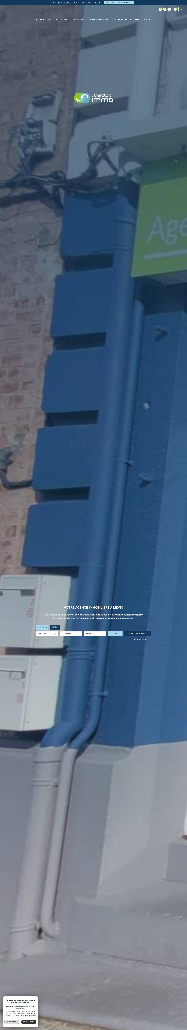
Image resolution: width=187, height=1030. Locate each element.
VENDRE (64, 19)
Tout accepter (28, 1022)
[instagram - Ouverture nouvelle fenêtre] (165, 9)
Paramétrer (12, 1022)
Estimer (55, 627)
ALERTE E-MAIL (79, 19)
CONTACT (148, 19)
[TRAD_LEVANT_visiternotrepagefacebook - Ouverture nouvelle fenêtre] (160, 9)
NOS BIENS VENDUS (99, 19)
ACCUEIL (40, 19)
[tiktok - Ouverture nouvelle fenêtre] (169, 9)
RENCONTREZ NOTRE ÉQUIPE (125, 19)
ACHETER (52, 19)
